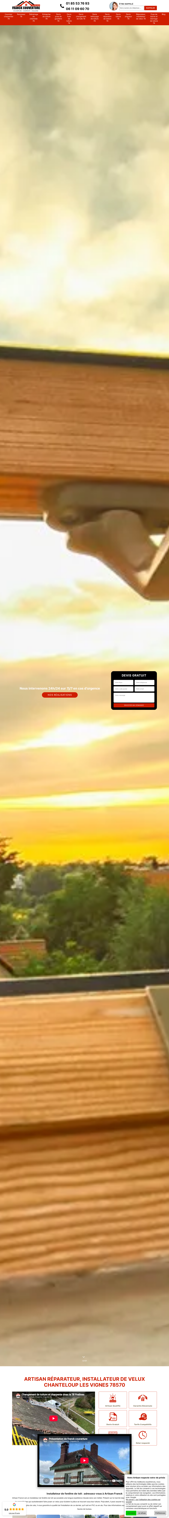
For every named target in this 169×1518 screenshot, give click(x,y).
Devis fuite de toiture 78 (69, 18)
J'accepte (131, 1513)
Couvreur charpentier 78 (8, 16)
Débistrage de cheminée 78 (33, 17)
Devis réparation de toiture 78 (107, 17)
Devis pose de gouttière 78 (58, 17)
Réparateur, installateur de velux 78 (141, 16)
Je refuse (142, 1513)
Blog (163, 14)
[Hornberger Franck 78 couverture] (26, 6)
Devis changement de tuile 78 (81, 16)
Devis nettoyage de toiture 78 (94, 17)
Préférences (160, 1513)
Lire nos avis (14, 1513)
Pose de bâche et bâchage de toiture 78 (154, 18)
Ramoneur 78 (21, 15)
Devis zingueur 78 (128, 16)
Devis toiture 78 (118, 16)
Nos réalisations (60, 695)
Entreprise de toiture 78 (46, 16)
